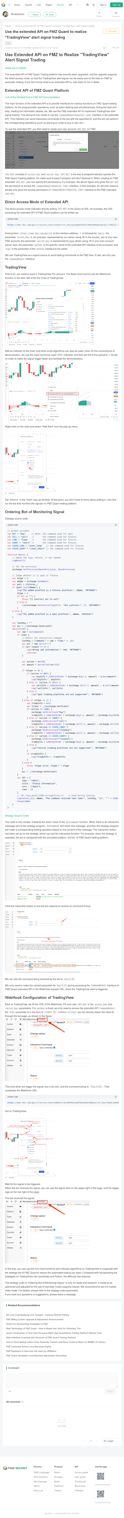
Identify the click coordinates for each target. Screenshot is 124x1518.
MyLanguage (40, 1481)
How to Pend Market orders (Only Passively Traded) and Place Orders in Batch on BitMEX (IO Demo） (56, 1342)
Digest (49, 4)
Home (17, 4)
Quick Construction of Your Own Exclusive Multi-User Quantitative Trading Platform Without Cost (53, 1333)
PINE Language (41, 1472)
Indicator (79, 1490)
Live (39, 4)
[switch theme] (93, 4)
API (70, 4)
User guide (80, 1477)
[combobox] (108, 1441)
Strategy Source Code (17, 815)
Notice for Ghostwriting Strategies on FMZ (27, 1324)
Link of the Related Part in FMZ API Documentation (32, 97)
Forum (8, 26)
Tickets (57, 1490)
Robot (57, 1472)
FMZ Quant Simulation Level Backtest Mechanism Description (36, 1355)
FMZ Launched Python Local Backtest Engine (28, 1346)
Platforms (59, 1486)
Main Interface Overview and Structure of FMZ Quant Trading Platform (41, 1337)
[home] (3, 5)
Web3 (36, 1486)
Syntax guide (81, 1472)
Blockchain (80, 1486)
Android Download (103, 1502)
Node (57, 1481)
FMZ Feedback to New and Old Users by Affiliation (31, 1351)
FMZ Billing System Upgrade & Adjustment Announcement (35, 1319)
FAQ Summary (41, 1477)
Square (28, 4)
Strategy (58, 1477)
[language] (87, 4)
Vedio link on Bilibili (15, 68)
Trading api (80, 1481)
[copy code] (116, 219)
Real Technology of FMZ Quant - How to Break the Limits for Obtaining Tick (43, 1328)
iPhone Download (102, 1484)
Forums (60, 4)
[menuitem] (17, 4)
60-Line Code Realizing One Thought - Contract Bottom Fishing (37, 1315)
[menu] (48, 4)
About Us (38, 1490)
